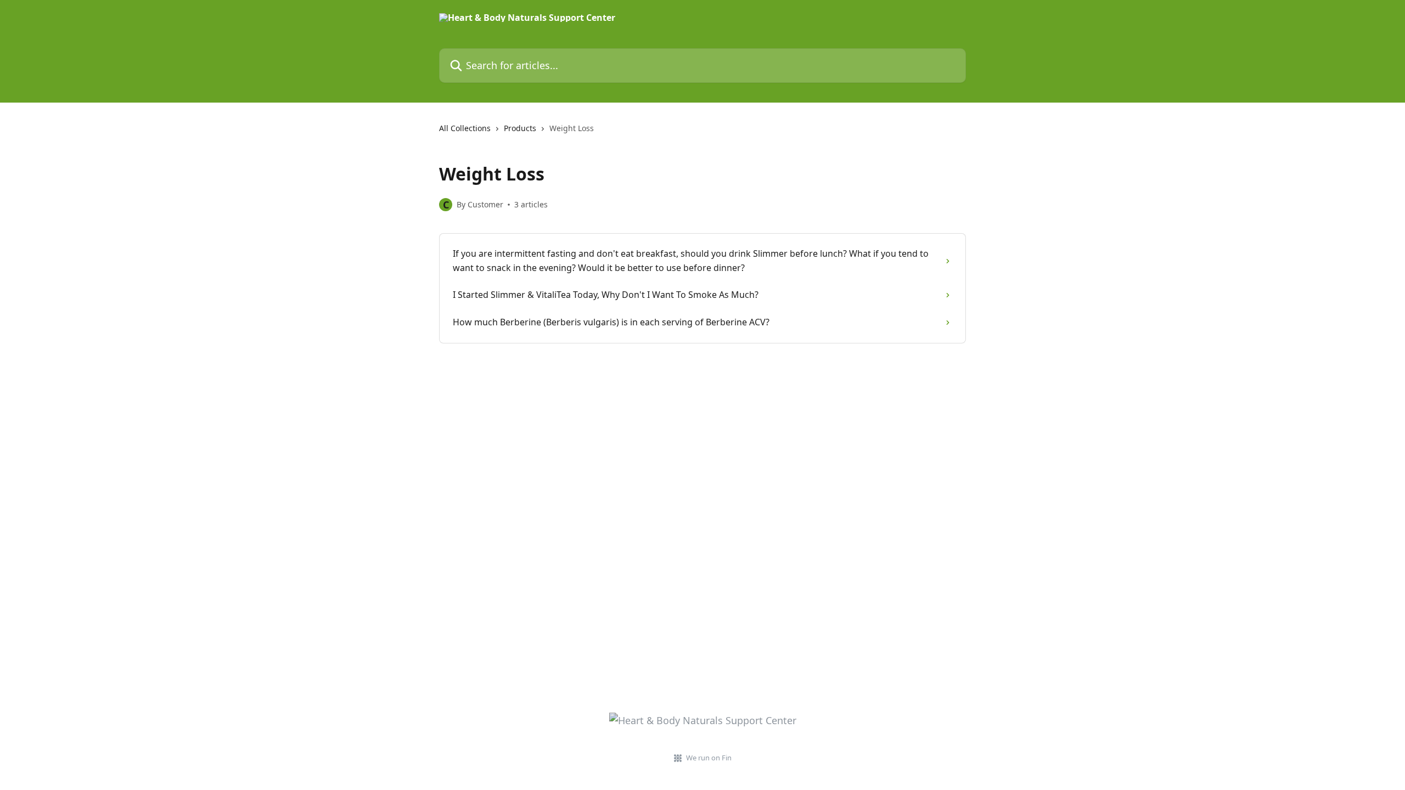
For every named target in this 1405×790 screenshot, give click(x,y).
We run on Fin (709, 758)
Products (520, 128)
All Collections (465, 128)
